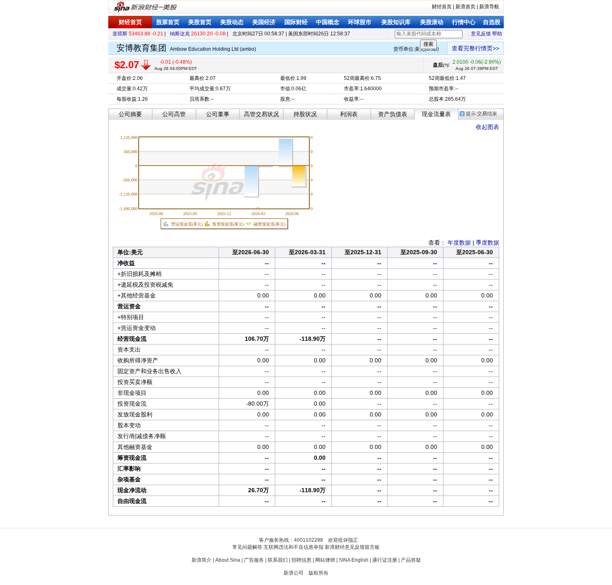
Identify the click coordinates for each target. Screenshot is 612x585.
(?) (445, 65)
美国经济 (264, 22)
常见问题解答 (247, 547)
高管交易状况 (261, 114)
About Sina (227, 560)
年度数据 (459, 242)
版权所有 (318, 573)
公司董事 (217, 114)
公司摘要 (130, 114)
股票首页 (167, 22)
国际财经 (296, 22)
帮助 (497, 34)
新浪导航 (489, 7)
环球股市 (359, 22)
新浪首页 (465, 7)
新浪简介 (201, 560)
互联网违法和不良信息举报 (293, 547)
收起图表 (487, 127)
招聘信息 (301, 560)
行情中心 (463, 22)
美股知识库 (395, 22)
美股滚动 (431, 22)
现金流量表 (436, 114)
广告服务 (254, 560)
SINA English (353, 560)
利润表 (349, 114)
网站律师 (325, 560)
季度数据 (487, 242)
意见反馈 (481, 34)
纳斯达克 (180, 34)
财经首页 (442, 7)
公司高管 (174, 114)
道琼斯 (119, 34)
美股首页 (199, 22)
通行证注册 (384, 560)
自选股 (491, 22)
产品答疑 (411, 560)
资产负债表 (392, 114)
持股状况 (305, 114)
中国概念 (327, 22)
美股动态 (232, 22)
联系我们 (278, 560)
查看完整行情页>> (475, 48)
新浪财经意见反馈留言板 (352, 547)
